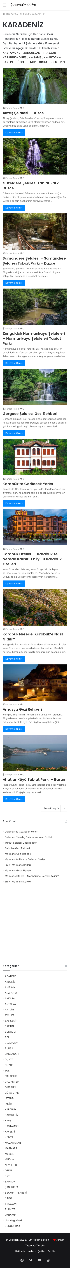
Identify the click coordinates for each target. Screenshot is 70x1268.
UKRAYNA (10, 1214)
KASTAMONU (12, 1126)
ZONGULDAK (12, 1226)
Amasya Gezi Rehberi (22, 709)
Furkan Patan (12, 108)
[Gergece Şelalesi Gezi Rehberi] (35, 387)
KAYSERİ (10, 1131)
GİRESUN (10, 1087)
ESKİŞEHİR (11, 1076)
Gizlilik (51, 1251)
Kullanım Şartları (36, 1251)
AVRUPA (9, 1015)
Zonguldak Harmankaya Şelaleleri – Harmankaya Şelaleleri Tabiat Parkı (34, 338)
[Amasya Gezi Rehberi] (35, 682)
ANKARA (10, 998)
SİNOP (8, 1198)
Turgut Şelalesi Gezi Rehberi (21, 842)
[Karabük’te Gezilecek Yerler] (35, 457)
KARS (8, 1120)
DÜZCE (9, 1065)
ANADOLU (11, 992)
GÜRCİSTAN (12, 1092)
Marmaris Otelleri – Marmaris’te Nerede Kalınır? (32, 876)
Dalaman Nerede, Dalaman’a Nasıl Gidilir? (28, 837)
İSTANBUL (11, 1098)
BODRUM (10, 1031)
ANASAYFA (11, 14)
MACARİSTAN (13, 1142)
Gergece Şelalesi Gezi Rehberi (30, 413)
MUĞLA (9, 1159)
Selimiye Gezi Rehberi (17, 848)
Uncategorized (13, 1220)
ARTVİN (9, 1009)
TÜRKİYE (25, 14)
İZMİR (8, 1103)
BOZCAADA (11, 1042)
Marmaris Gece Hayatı (18, 870)
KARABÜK (10, 1109)
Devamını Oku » (14, 132)
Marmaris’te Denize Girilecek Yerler (25, 859)
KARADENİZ (12, 1115)
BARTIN (9, 1026)
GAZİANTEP (12, 1081)
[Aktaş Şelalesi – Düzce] (35, 86)
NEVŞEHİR (11, 1164)
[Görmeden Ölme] (23, 5)
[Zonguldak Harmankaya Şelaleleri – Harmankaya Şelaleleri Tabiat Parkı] (35, 307)
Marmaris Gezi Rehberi (18, 853)
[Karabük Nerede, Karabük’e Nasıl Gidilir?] (35, 607)
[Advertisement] (35, 924)
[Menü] (4, 6)
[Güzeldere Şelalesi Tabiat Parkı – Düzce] (35, 156)
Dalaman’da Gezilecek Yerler (21, 831)
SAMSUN (10, 1181)
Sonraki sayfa (51, 808)
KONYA (9, 1137)
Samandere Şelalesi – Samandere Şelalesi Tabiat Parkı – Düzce (34, 261)
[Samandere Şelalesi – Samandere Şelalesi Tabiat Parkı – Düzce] (35, 231)
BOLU (8, 1037)
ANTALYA (10, 1004)
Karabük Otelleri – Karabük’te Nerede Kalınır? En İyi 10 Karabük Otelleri (32, 559)
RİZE (7, 1176)
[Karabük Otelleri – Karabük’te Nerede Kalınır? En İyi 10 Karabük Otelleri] (35, 527)
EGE (7, 1070)
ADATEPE (10, 976)
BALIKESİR (11, 1020)
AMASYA (10, 987)
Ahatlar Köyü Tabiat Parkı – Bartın (34, 779)
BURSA (9, 1048)
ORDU (8, 1170)
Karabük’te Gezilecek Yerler (28, 483)
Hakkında (20, 1251)
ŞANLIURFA (11, 1187)
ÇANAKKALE (12, 1053)
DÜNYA (9, 1059)
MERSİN (9, 1153)
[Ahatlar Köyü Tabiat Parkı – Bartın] (35, 753)
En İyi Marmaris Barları (18, 864)
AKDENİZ (10, 981)
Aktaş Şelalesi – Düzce (23, 112)
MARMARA (11, 1148)
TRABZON (11, 1203)
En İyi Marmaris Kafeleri (18, 881)
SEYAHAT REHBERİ (16, 1192)
